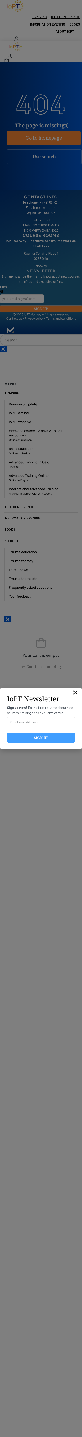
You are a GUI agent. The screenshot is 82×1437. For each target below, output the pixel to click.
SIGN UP (41, 737)
